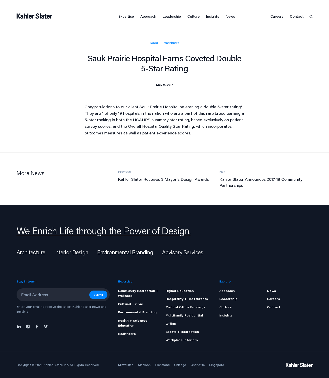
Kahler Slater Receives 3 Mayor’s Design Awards (163, 179)
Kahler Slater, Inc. (56, 365)
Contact (297, 16)
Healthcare (171, 43)
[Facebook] (36, 326)
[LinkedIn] (20, 326)
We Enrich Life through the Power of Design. (104, 231)
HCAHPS (142, 119)
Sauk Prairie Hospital (158, 106)
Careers (276, 16)
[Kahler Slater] (37, 16)
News (154, 43)
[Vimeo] (45, 326)
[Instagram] (27, 326)
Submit (98, 294)
